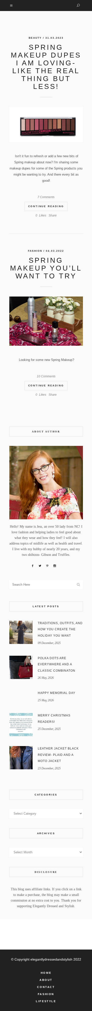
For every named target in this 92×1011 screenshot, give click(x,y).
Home (46, 972)
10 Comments (46, 376)
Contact (46, 987)
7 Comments (46, 197)
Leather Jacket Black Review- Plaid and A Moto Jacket (58, 755)
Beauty (35, 37)
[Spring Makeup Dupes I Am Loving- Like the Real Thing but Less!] (46, 124)
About (46, 979)
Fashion (35, 251)
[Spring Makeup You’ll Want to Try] (46, 321)
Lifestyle (46, 1001)
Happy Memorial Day (56, 693)
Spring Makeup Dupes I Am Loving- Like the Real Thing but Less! (46, 66)
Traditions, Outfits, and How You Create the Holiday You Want (60, 629)
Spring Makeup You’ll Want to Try (46, 268)
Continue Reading (46, 206)
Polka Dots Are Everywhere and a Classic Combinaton (56, 664)
